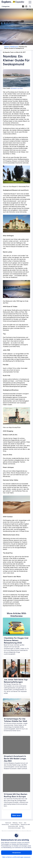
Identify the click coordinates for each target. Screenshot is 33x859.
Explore (6, 46)
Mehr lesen (16, 815)
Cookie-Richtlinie (14, 824)
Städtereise (14, 46)
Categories (5, 6)
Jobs (25, 822)
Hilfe (23, 828)
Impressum (8, 822)
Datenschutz (5, 824)
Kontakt (21, 826)
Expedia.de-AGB (25, 824)
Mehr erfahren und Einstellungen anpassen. (16, 857)
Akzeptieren (16, 852)
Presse (20, 822)
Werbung (15, 822)
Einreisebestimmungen (14, 828)
